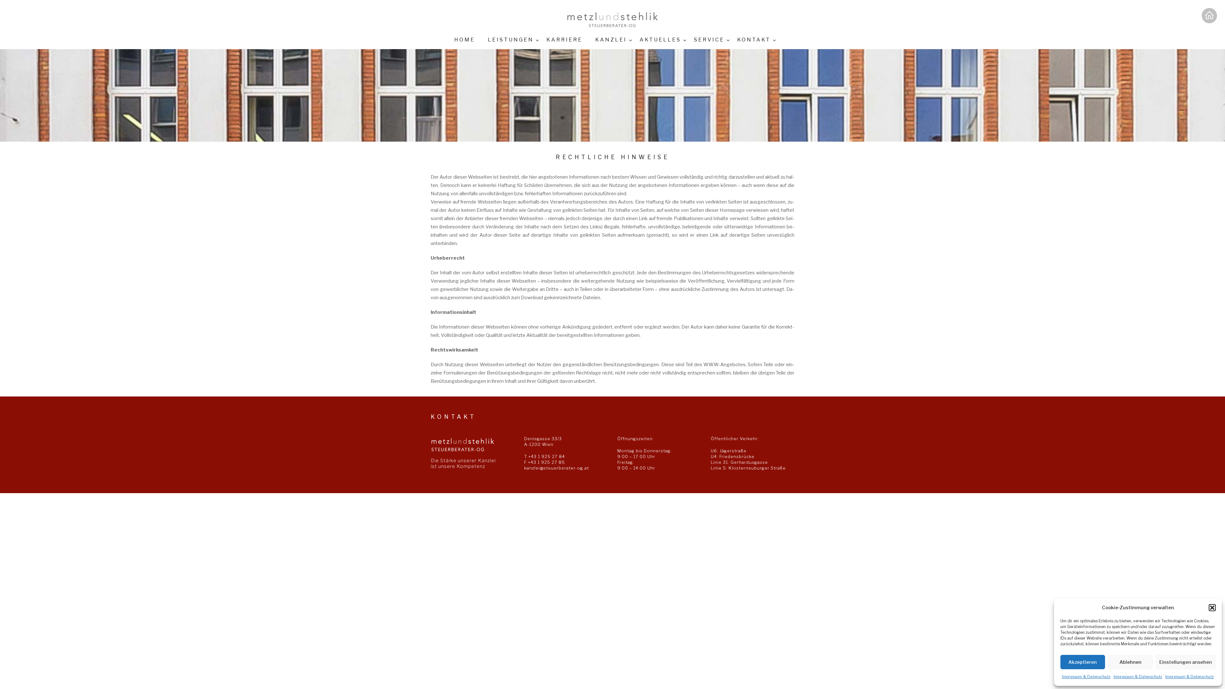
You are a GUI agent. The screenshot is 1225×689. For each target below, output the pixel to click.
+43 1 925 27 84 (546, 456)
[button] (1212, 607)
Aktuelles (660, 40)
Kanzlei (611, 40)
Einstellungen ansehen (1185, 662)
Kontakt (754, 40)
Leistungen (511, 40)
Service (709, 40)
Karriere (564, 40)
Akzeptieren (1082, 662)
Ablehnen (1130, 662)
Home (464, 40)
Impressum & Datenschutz (1086, 676)
